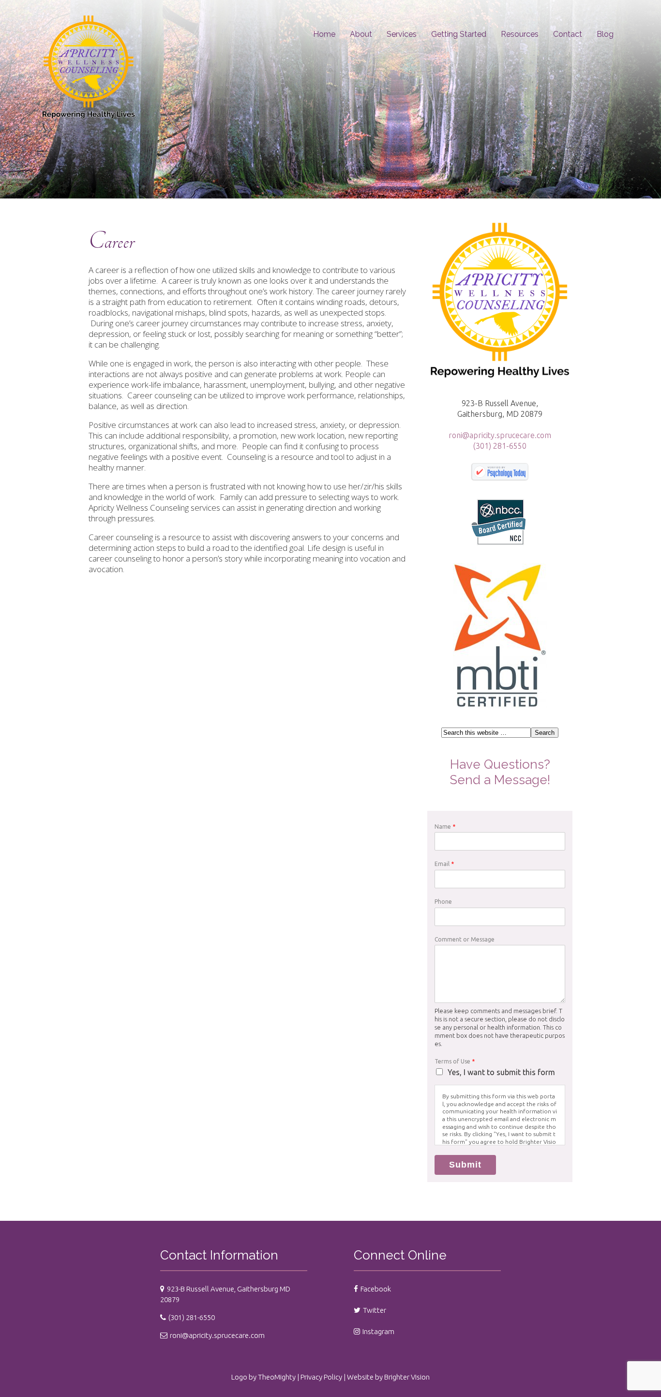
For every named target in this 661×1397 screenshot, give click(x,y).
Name (445, 826)
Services (402, 34)
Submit (465, 1164)
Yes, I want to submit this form (501, 1072)
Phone (443, 901)
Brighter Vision (407, 1377)
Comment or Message (465, 939)
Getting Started (458, 34)
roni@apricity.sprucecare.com (500, 435)
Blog (605, 34)
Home (324, 34)
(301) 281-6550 (499, 445)
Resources (520, 34)
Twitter (374, 1310)
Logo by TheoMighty (263, 1377)
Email (444, 864)
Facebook (376, 1289)
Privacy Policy (321, 1377)
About (361, 34)
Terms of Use (455, 1061)
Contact (567, 34)
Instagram (378, 1331)
